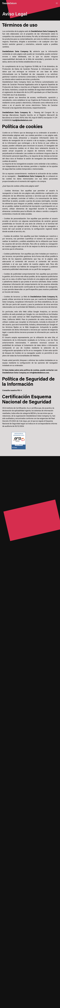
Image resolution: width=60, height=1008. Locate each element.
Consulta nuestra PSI (11, 390)
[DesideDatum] (16, 3)
